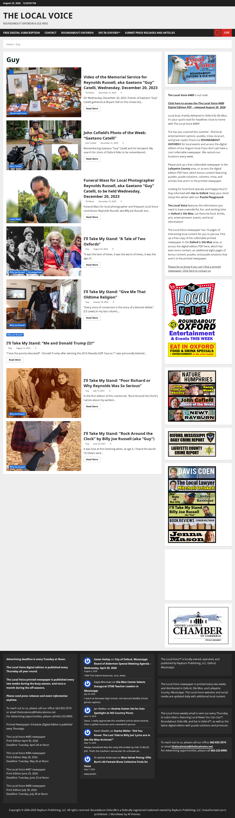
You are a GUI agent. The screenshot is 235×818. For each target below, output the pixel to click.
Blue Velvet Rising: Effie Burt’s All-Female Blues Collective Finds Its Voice (117, 762)
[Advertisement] (198, 575)
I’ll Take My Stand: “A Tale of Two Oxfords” (43, 251)
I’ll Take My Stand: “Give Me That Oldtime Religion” (43, 304)
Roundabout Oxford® (77, 32)
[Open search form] (210, 33)
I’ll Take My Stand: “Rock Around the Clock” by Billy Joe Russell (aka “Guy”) (43, 446)
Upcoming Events (18, 113)
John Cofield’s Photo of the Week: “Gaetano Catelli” (43, 145)
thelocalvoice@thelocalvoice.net (192, 746)
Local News (15, 219)
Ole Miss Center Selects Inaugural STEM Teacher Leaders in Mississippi (114, 686)
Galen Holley (102, 659)
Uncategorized (35, 272)
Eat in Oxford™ (109, 32)
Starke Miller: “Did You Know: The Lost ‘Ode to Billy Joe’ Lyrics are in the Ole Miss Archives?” (117, 735)
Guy (87, 249)
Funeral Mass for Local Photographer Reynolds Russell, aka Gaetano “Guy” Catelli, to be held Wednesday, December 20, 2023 (43, 198)
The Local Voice (38, 15)
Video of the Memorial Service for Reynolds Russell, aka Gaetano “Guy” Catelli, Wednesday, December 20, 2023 (43, 92)
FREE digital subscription (21, 32)
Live (226, 32)
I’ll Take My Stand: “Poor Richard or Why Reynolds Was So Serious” (43, 393)
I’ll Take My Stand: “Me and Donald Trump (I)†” (50, 343)
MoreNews (116, 814)
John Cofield (16, 166)
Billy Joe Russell (17, 272)
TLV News (90, 92)
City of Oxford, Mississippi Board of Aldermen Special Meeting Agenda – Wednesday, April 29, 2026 (117, 664)
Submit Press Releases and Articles (150, 32)
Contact (50, 32)
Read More (93, 108)
